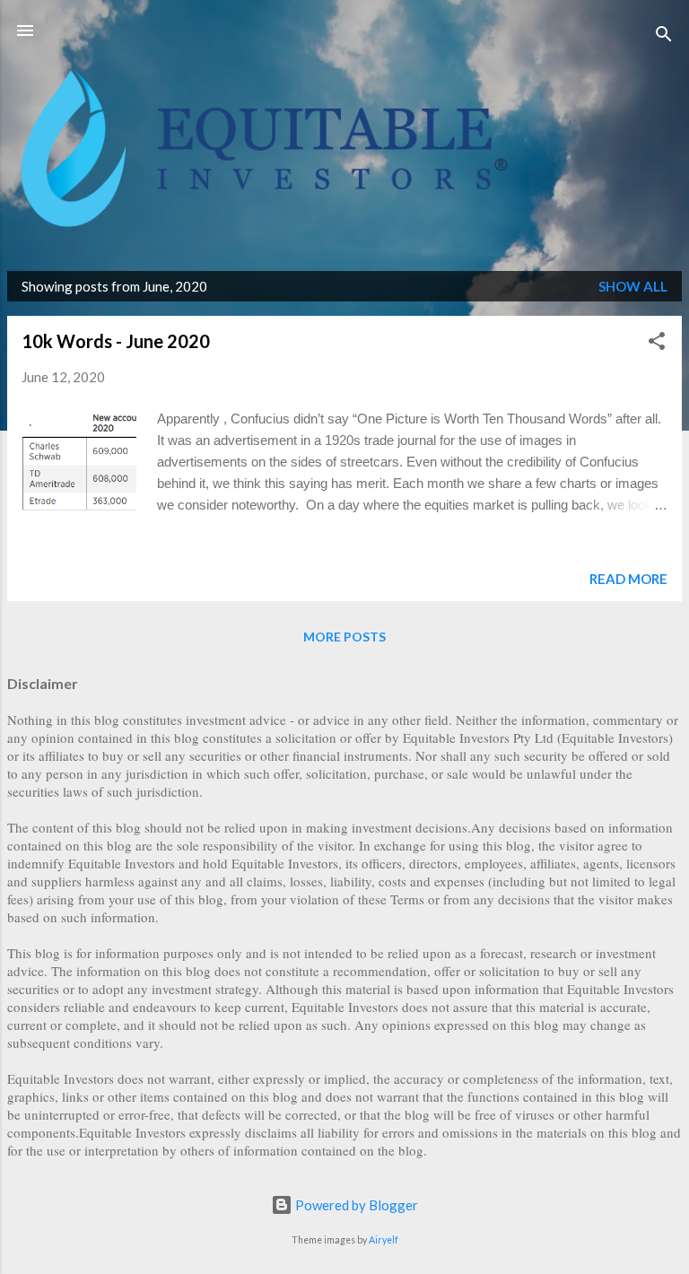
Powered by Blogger (355, 1205)
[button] (656, 343)
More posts (344, 636)
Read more (628, 579)
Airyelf (383, 1240)
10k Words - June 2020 (116, 341)
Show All (632, 286)
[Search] (664, 36)
